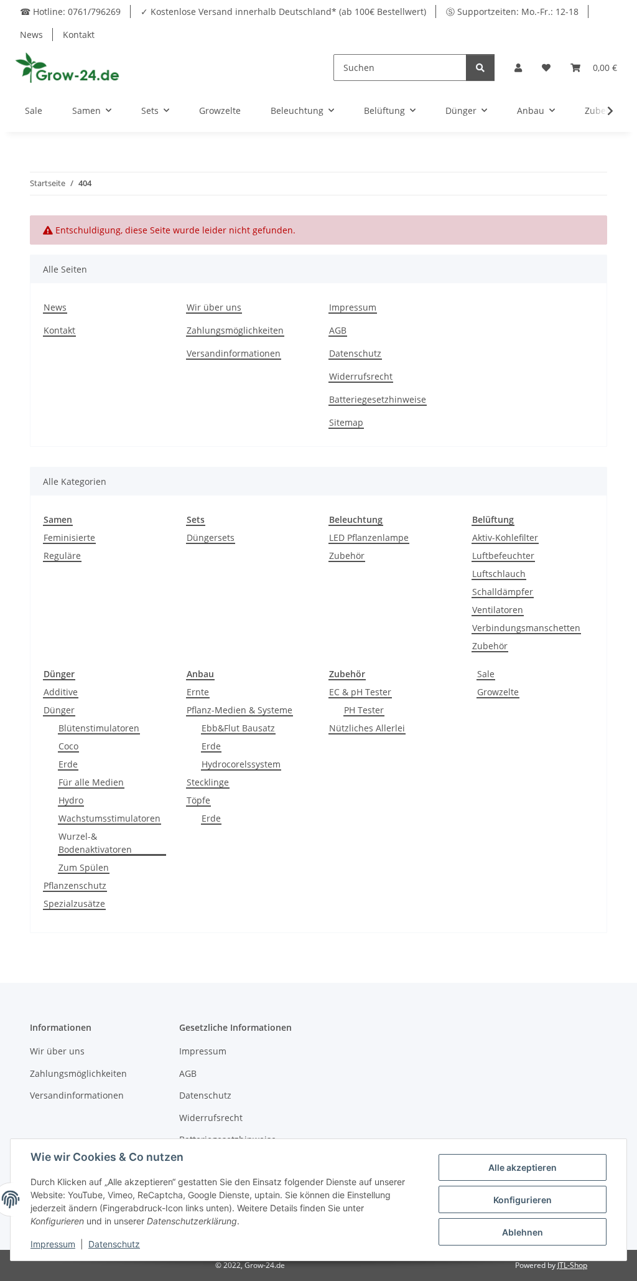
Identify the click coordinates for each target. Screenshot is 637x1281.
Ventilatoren (497, 610)
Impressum (352, 307)
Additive (61, 692)
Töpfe (198, 800)
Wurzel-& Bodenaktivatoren (95, 842)
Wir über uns (214, 307)
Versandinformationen (234, 353)
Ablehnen (522, 1232)
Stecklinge (208, 782)
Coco (68, 746)
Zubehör (347, 555)
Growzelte (498, 692)
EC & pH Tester (360, 692)
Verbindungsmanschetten (526, 628)
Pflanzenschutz (75, 885)
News (31, 34)
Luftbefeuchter (503, 555)
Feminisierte (69, 537)
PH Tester (364, 710)
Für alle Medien (91, 782)
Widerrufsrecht (361, 376)
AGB (337, 330)
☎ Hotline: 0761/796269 (70, 11)
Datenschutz (355, 353)
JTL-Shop (572, 1265)
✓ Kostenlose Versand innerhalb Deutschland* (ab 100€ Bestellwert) (283, 11)
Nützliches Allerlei (367, 728)
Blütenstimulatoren (98, 728)
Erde (68, 764)
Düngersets (211, 537)
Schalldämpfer (502, 592)
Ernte (198, 692)
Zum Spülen (83, 867)
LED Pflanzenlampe (369, 537)
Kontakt (79, 34)
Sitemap (346, 422)
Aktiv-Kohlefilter (505, 537)
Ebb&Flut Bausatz (238, 728)
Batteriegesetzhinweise (377, 399)
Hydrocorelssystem (241, 764)
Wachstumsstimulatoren (109, 818)
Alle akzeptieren (522, 1167)
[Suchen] (480, 67)
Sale (486, 674)
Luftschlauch (499, 574)
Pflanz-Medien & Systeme (239, 710)
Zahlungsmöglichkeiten (235, 330)
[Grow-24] (69, 67)
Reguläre (62, 555)
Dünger (59, 710)
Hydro (70, 800)
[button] (518, 67)
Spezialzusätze (74, 903)
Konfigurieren (522, 1199)
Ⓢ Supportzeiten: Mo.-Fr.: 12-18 (512, 11)
